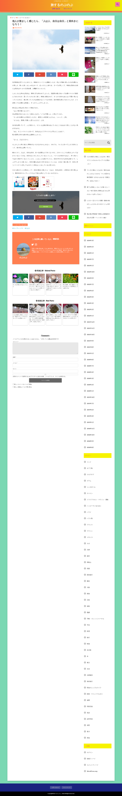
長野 (88, 725)
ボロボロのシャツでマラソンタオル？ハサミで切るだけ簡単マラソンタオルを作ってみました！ (102, 99)
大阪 (88, 587)
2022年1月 (90, 316)
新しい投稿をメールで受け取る (23, 387)
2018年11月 (91, 428)
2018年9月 (90, 441)
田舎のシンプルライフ (94, 687)
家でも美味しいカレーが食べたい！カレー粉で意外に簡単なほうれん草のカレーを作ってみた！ (53, 317)
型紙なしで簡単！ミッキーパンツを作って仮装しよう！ (102, 59)
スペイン (90, 493)
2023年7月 (90, 259)
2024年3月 (90, 240)
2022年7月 (90, 284)
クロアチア (90, 474)
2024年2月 (90, 247)
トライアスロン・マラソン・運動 (97, 499)
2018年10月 (91, 435)
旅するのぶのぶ (62, 4)
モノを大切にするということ (20, 285)
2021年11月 (91, 328)
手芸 (88, 625)
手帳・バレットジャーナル (95, 618)
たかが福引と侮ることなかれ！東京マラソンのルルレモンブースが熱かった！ (20, 316)
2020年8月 (90, 359)
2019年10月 (91, 397)
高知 (88, 738)
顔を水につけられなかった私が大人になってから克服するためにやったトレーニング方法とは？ (102, 119)
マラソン (90, 531)
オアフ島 (90, 468)
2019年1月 (90, 422)
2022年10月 (91, 272)
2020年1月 (90, 391)
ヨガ (88, 543)
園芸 (88, 581)
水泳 (88, 669)
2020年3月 (90, 378)
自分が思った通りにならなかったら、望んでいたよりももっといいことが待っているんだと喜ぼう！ (36, 287)
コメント (15, 341)
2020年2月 (90, 384)
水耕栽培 (90, 675)
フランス (90, 524)
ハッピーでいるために (20, 225)
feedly (46, 206)
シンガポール (91, 487)
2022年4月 (90, 297)
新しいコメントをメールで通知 (23, 384)
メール (15, 363)
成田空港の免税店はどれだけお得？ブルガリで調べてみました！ (102, 88)
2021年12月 (91, 322)
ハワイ (89, 512)
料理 (88, 631)
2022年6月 (90, 290)
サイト (15, 369)
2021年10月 (91, 334)
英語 (88, 713)
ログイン (90, 752)
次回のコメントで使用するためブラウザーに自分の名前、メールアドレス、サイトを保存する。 (40, 376)
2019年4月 (90, 416)
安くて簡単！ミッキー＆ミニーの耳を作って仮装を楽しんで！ (102, 39)
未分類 (89, 650)
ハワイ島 (90, 518)
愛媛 (88, 612)
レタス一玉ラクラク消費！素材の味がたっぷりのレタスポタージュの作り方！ (70, 316)
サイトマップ (68, 8)
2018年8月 (90, 447)
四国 (88, 568)
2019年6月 (90, 410)
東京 (88, 662)
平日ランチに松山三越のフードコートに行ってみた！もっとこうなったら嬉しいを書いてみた (102, 130)
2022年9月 (90, 278)
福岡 (88, 700)
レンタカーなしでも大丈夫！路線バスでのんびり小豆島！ (102, 28)
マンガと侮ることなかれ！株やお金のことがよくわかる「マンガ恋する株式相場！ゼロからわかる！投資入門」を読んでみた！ (36, 318)
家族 (88, 593)
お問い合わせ (56, 8)
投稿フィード (91, 758)
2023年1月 (90, 265)
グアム (89, 481)
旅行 (88, 637)
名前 (14, 357)
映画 (88, 644)
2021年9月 (90, 341)
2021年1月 (90, 353)
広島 (88, 600)
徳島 (88, 606)
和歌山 (89, 562)
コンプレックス (18, 228)
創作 (88, 556)
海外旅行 (90, 681)
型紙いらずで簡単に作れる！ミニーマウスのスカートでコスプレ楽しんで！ (102, 78)
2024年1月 (90, 253)
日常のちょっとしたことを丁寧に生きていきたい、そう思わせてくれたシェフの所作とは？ (53, 287)
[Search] (109, 143)
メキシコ (90, 537)
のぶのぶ (23, 257)
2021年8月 (90, 347)
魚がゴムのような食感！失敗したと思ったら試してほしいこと (102, 108)
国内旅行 (90, 575)
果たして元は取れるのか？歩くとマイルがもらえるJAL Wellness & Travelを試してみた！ (102, 50)
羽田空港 (90, 706)
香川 (88, 731)
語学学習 (90, 719)
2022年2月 (90, 309)
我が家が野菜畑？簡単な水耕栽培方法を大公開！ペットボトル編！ (98, 215)
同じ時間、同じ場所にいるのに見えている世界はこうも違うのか (70, 286)
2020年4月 (90, 372)
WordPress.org (92, 771)
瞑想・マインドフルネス (95, 694)
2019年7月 (90, 403)
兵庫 (88, 550)
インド (89, 462)
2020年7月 (90, 366)
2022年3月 (90, 303)
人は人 (28, 228)
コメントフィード (92, 765)
